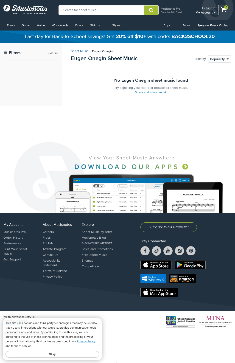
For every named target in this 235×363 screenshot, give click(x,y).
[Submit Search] (151, 10)
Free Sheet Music (94, 255)
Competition (90, 266)
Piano (11, 25)
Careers (48, 232)
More (188, 27)
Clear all (53, 53)
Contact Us (51, 255)
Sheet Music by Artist (97, 232)
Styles (116, 25)
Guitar (26, 25)
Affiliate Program (54, 249)
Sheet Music (79, 51)
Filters (12, 53)
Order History (13, 237)
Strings (95, 25)
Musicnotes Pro (170, 8)
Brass (79, 25)
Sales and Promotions (97, 249)
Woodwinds (60, 25)
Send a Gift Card (171, 12)
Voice (41, 25)
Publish (48, 243)
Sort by (201, 59)
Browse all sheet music (151, 92)
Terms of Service (55, 271)
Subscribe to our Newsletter (169, 227)
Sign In (210, 8)
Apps (167, 25)
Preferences (12, 243)
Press (47, 237)
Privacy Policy (52, 276)
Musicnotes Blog (94, 237)
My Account (204, 12)
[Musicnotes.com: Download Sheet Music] (25, 9)
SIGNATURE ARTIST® (97, 243)
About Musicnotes (57, 225)
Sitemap (87, 260)
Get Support (12, 259)
